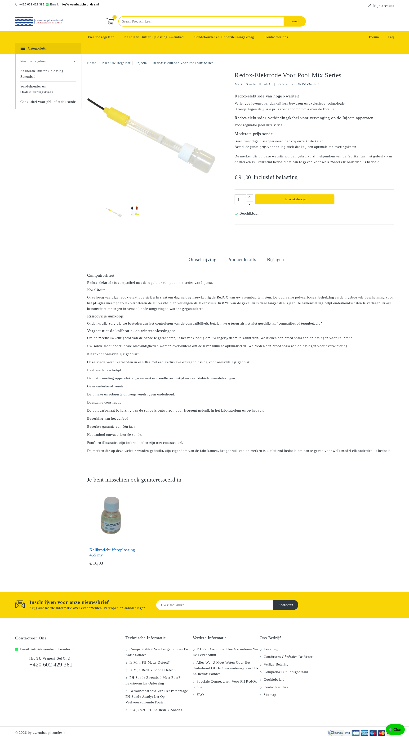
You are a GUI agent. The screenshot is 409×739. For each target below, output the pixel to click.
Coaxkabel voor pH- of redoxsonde (48, 102)
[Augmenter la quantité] (250, 197)
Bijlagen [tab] (275, 259)
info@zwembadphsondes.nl (79, 4)
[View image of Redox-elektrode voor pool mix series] (114, 212)
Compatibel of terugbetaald (285, 672)
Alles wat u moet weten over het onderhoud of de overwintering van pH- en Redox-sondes (225, 668)
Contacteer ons (276, 37)
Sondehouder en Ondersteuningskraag (224, 37)
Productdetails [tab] (241, 259)
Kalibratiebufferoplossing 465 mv (112, 552)
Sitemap (269, 695)
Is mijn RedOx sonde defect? (152, 670)
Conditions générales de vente (288, 657)
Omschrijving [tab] (202, 259)
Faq (391, 37)
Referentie (285, 84)
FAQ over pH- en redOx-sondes (155, 710)
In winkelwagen (295, 199)
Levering (270, 649)
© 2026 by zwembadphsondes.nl (41, 732)
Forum (374, 37)
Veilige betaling (276, 664)
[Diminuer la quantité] (250, 205)
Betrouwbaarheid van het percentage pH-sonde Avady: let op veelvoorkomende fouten (156, 696)
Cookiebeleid (274, 679)
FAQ (200, 695)
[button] (395, 729)
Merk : (240, 84)
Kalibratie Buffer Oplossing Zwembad (154, 37)
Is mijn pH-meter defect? (149, 662)
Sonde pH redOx (259, 84)
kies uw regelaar (101, 37)
